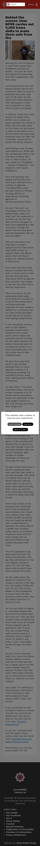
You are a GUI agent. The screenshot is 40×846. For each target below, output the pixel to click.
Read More (28, 424)
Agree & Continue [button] (20, 429)
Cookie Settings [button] (14, 424)
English (13, 4)
